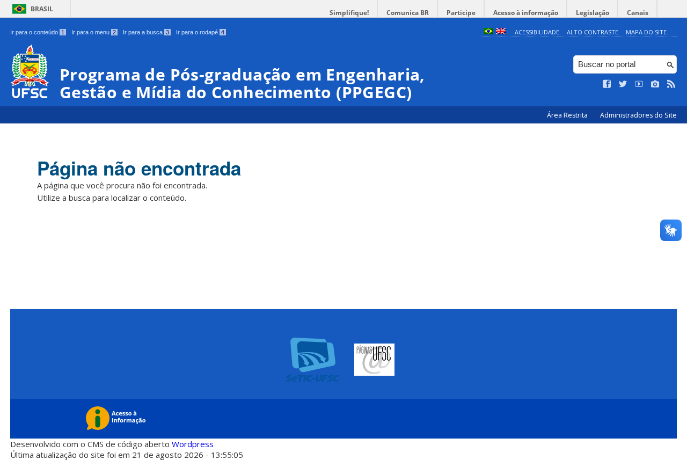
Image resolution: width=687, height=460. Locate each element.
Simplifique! (349, 12)
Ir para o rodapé (200, 32)
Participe (461, 12)
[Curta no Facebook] (607, 84)
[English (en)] (501, 32)
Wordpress (193, 444)
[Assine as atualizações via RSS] (671, 84)
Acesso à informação (525, 12)
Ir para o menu (93, 32)
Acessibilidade (537, 32)
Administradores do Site (638, 115)
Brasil (42, 8)
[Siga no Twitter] (623, 84)
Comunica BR (407, 12)
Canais (637, 12)
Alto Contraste (592, 32)
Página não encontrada (139, 168)
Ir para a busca (146, 32)
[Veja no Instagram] (655, 84)
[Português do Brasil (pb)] (488, 32)
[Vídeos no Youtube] (639, 84)
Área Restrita (568, 115)
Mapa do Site (646, 32)
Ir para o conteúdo (37, 32)
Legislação (592, 12)
